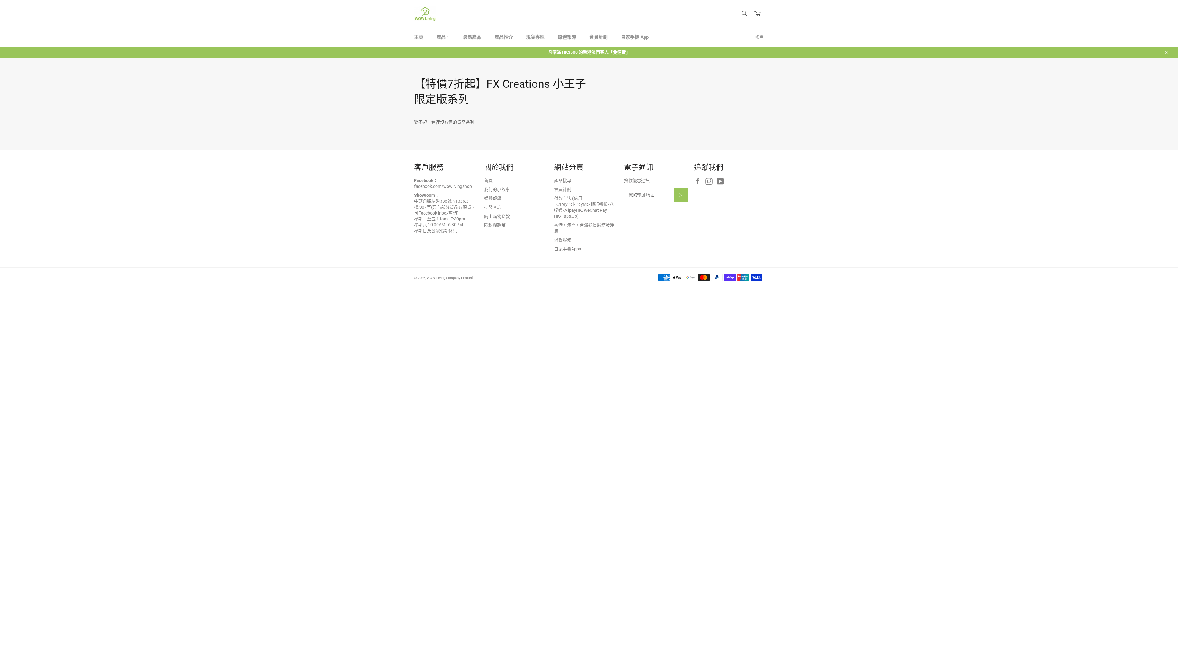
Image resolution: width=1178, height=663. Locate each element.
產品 (442, 37)
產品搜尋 (562, 180)
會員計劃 (598, 37)
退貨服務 (562, 240)
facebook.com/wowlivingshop (443, 186)
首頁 (488, 180)
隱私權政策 (495, 225)
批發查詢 (492, 207)
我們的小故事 (497, 189)
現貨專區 (535, 37)
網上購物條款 (497, 216)
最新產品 (472, 37)
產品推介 (504, 37)
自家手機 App (635, 37)
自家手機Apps (567, 248)
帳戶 (759, 37)
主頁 (418, 37)
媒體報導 (567, 37)
